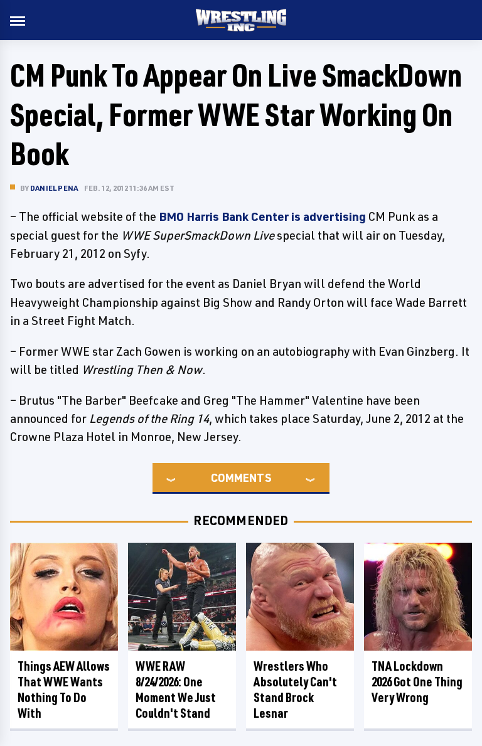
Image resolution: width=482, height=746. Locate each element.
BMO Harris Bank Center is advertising (262, 216)
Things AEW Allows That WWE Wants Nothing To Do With (64, 689)
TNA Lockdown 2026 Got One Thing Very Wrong (417, 681)
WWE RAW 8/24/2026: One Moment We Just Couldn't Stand (176, 689)
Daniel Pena (54, 188)
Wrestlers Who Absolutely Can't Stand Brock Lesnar (295, 689)
